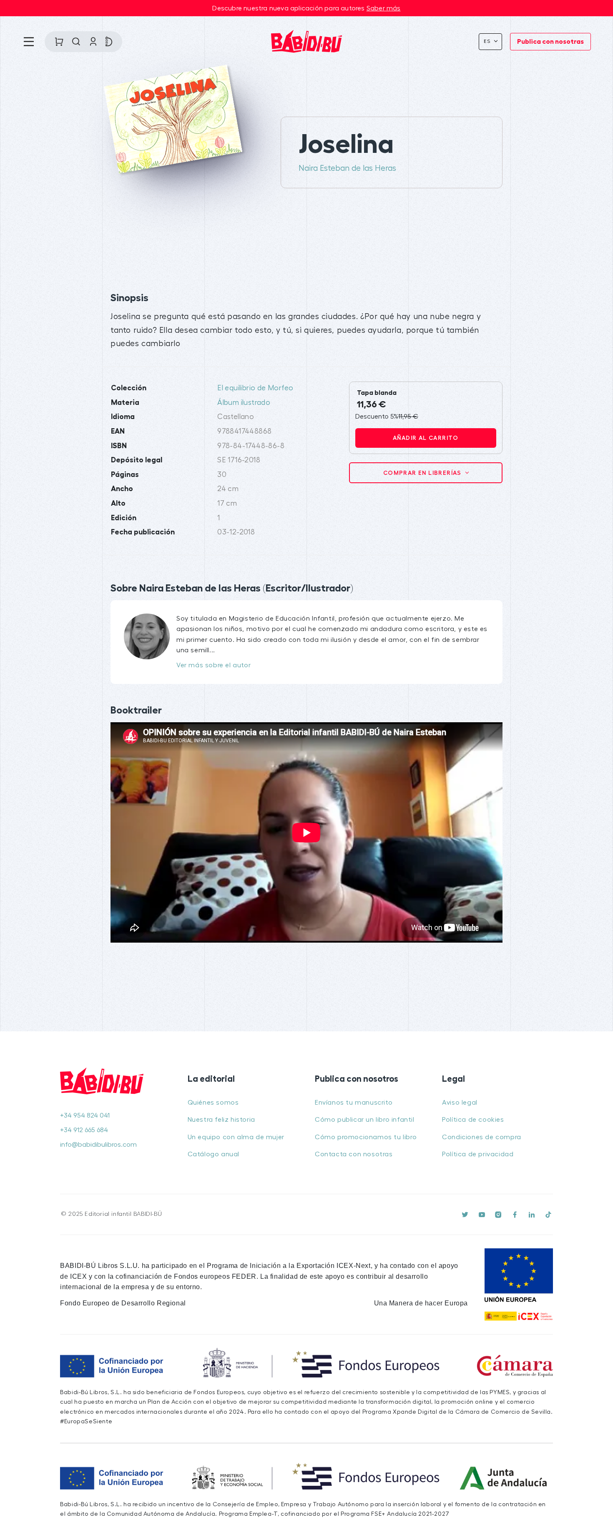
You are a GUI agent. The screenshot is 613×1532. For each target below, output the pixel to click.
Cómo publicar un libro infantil (365, 1119)
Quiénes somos (213, 1102)
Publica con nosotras (550, 41)
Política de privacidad (477, 1154)
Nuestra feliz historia (221, 1119)
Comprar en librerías (423, 473)
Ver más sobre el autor (213, 665)
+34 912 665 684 (84, 1130)
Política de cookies (473, 1119)
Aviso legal (459, 1102)
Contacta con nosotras (354, 1154)
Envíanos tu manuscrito (353, 1102)
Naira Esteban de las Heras (347, 168)
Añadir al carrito (426, 438)
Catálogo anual (213, 1154)
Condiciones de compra (481, 1137)
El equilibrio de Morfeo (255, 388)
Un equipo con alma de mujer (236, 1137)
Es (488, 41)
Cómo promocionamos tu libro (366, 1137)
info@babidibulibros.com (98, 1144)
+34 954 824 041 (85, 1115)
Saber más (384, 8)
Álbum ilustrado (243, 402)
